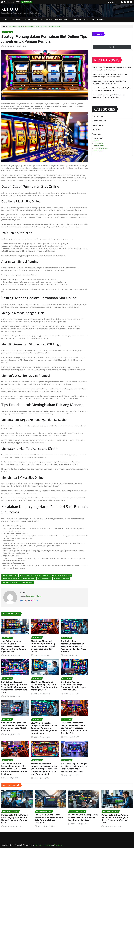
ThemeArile (58, 845)
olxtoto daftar (99, 146)
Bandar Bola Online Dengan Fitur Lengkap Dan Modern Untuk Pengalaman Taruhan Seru (14, 819)
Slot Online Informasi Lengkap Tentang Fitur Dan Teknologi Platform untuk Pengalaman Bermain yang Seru (14, 687)
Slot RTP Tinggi (27, 582)
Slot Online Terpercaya (11, 582)
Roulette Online (62, 20)
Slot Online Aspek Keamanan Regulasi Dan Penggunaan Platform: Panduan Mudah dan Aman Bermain (73, 646)
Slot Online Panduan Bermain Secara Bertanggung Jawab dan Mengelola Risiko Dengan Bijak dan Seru (13, 646)
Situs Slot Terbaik (29, 579)
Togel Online (46, 20)
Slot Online (16, 20)
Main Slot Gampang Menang (62, 575)
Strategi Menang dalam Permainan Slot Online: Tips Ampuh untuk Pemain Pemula (35, 26)
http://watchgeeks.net (33, 596)
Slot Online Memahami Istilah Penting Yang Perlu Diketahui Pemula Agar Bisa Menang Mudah (44, 686)
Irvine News (48, 845)
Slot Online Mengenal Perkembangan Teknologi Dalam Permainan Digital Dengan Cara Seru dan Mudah (43, 646)
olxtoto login (98, 143)
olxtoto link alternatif (101, 148)
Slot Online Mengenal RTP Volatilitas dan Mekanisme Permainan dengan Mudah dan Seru (14, 726)
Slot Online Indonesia (62, 579)
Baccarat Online (31, 20)
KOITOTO (9, 9)
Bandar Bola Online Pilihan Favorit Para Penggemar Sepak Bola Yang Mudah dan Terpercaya (50, 818)
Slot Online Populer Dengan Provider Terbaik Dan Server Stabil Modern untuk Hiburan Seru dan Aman (74, 767)
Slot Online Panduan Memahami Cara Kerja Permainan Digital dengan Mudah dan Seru (73, 686)
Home (5, 20)
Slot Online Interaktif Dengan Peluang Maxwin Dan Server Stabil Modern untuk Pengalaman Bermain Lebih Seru (14, 769)
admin (7, 46)
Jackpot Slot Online (42, 575)
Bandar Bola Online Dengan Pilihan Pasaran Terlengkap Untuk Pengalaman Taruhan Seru (114, 819)
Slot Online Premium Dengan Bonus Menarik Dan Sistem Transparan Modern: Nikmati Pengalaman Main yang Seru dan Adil (44, 769)
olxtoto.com (98, 151)
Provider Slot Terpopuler (11, 579)
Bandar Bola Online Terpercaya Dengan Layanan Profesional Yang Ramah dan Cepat (83, 817)
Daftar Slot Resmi (27, 575)
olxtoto (96, 141)
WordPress (38, 845)
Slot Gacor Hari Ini (45, 579)
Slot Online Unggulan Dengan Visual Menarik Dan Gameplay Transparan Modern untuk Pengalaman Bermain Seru (44, 728)
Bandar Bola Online (80, 20)
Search (98, 34)
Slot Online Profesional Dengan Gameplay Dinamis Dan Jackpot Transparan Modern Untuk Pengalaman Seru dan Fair (74, 728)
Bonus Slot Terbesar (10, 575)
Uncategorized (98, 20)
